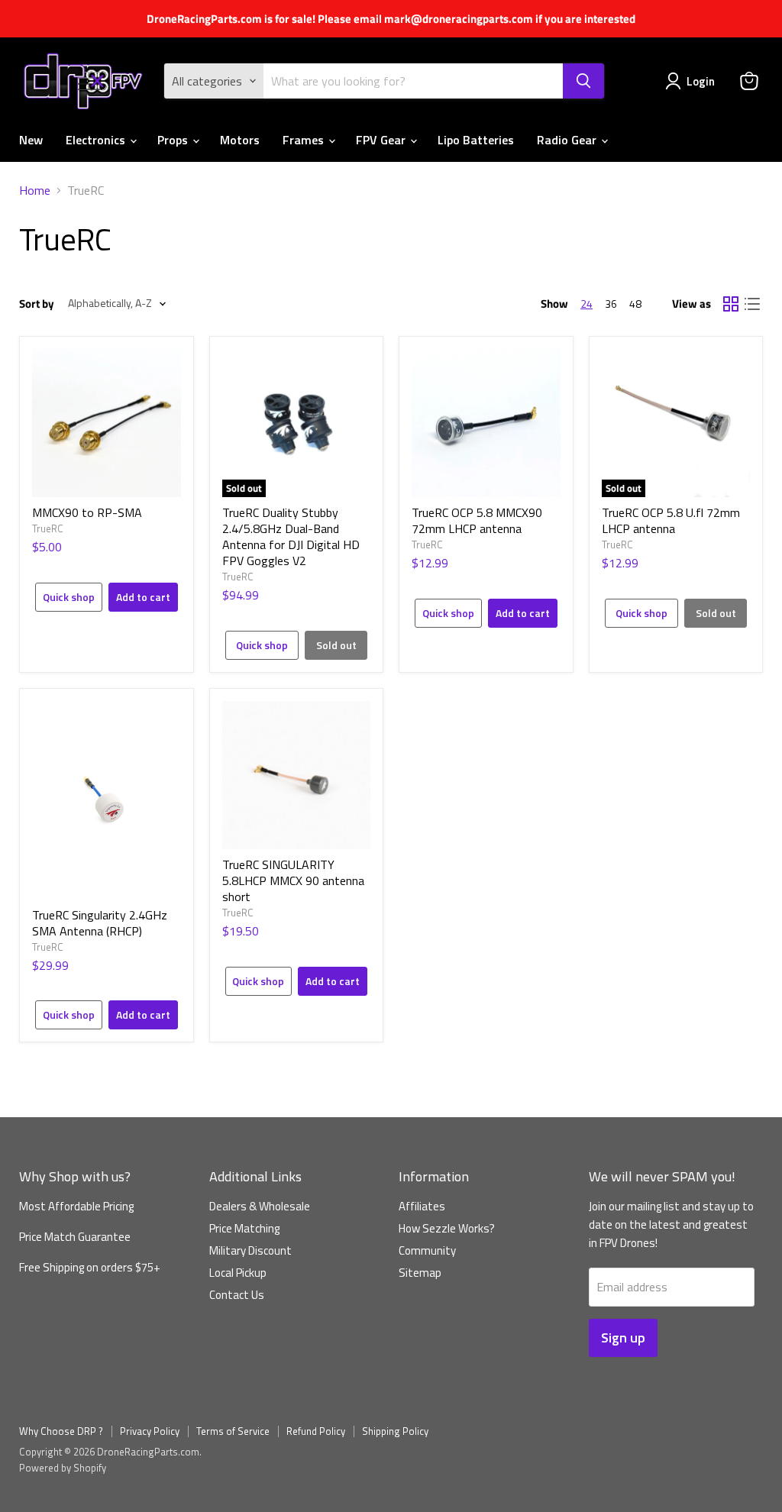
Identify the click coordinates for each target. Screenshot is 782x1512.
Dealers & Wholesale (259, 1206)
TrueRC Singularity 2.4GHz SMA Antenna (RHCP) (99, 923)
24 (586, 304)
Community (427, 1250)
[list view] (752, 304)
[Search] (583, 81)
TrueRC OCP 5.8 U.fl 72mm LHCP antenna (671, 520)
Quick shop (69, 597)
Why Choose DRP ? (61, 1431)
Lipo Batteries (476, 140)
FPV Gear (382, 140)
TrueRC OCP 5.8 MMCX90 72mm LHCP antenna (477, 520)
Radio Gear (568, 140)
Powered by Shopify (62, 1467)
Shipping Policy (395, 1431)
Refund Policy (315, 1431)
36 (611, 304)
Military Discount (250, 1250)
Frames (305, 140)
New (31, 140)
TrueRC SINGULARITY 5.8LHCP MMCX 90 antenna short (293, 880)
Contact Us (236, 1295)
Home (34, 190)
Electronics (97, 140)
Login (701, 81)
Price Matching (244, 1228)
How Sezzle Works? (447, 1228)
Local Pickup (238, 1272)
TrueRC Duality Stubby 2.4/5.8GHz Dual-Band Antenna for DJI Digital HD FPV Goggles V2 (291, 536)
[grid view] (731, 304)
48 (635, 304)
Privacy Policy (149, 1431)
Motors (240, 140)
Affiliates (422, 1206)
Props (174, 140)
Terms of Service (233, 1431)
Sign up (623, 1337)
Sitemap (420, 1272)
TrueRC (47, 528)
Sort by (36, 303)
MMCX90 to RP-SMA (87, 512)
